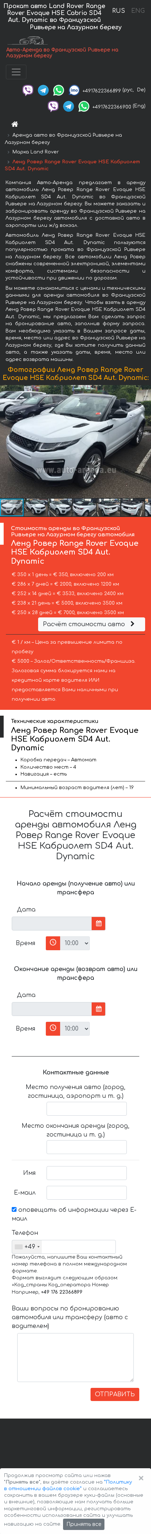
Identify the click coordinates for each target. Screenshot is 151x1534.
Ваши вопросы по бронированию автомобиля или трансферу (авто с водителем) (70, 1317)
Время (25, 943)
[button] (144, 441)
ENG (137, 11)
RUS (118, 11)
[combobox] (27, 1246)
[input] (52, 923)
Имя (29, 1173)
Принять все (83, 1524)
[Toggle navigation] (16, 72)
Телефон (25, 1233)
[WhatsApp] (59, 89)
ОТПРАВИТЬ (115, 1394)
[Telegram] (43, 89)
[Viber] (28, 89)
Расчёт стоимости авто (85, 624)
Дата (26, 909)
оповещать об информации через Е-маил (74, 1214)
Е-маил (25, 1192)
